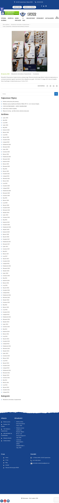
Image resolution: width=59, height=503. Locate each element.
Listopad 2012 (6, 367)
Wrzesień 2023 (6, 159)
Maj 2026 (5, 120)
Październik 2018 (7, 227)
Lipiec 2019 (5, 215)
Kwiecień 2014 (6, 331)
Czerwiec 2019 (6, 217)
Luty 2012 (5, 385)
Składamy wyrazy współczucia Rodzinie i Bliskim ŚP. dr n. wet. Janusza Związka (21, 103)
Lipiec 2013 (5, 353)
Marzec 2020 (6, 200)
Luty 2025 (5, 134)
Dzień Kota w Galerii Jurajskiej (10, 108)
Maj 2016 (5, 278)
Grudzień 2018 (6, 224)
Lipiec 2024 (5, 149)
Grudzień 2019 (6, 207)
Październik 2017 (7, 241)
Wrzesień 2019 (6, 210)
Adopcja (11, 18)
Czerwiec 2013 (6, 355)
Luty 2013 (5, 360)
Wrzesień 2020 (6, 193)
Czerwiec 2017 (6, 249)
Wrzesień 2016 (6, 268)
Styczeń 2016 (6, 287)
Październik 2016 (7, 265)
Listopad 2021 (6, 176)
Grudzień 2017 (6, 239)
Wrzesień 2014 (6, 319)
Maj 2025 (5, 127)
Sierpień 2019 (6, 212)
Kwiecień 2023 (6, 161)
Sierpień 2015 (6, 299)
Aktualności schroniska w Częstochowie (20, 24)
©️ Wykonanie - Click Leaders (29, 498)
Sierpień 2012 (6, 375)
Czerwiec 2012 (6, 377)
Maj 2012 (5, 380)
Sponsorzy (40, 18)
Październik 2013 (7, 346)
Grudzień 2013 (6, 341)
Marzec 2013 (6, 358)
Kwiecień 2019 (6, 222)
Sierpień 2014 (6, 321)
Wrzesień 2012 (6, 372)
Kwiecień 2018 (6, 231)
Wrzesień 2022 (6, 166)
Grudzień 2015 (6, 290)
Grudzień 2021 (6, 173)
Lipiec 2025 (5, 125)
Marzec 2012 (6, 382)
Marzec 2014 (6, 333)
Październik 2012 (7, 370)
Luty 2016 (5, 285)
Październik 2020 (7, 190)
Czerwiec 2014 (6, 326)
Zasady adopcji (6, 440)
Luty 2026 (5, 122)
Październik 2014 (7, 317)
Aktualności (49, 18)
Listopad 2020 (6, 188)
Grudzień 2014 (6, 312)
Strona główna (6, 24)
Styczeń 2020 (6, 205)
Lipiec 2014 (5, 324)
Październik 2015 (7, 295)
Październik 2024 (7, 144)
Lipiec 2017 (5, 246)
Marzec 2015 (6, 307)
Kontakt (7, 465)
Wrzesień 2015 (6, 297)
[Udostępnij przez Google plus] (53, 86)
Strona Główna (3, 19)
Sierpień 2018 (6, 229)
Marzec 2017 (6, 253)
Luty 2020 (5, 202)
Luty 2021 (5, 183)
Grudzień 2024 (6, 139)
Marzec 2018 (6, 234)
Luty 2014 (5, 336)
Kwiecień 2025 (6, 129)
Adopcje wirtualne (7, 438)
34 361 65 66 (40, 2)
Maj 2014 (5, 329)
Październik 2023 (7, 156)
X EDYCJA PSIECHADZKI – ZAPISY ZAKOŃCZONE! (15, 106)
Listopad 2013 (6, 343)
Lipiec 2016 (5, 273)
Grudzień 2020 (6, 185)
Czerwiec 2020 (6, 195)
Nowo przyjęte (18, 19)
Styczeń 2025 (6, 137)
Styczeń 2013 (6, 363)
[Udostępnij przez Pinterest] (57, 86)
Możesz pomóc (17, 7)
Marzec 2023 (6, 163)
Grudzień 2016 (6, 261)
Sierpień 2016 (6, 270)
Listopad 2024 (6, 142)
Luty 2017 (5, 256)
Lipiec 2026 (5, 117)
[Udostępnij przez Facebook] (47, 86)
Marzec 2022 (6, 171)
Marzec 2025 (6, 132)
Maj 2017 (5, 251)
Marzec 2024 (6, 154)
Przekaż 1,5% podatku (29, 7)
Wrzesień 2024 (6, 147)
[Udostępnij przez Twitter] (50, 86)
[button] (2, 9)
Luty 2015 (5, 309)
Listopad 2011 (6, 392)
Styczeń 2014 (6, 338)
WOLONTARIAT (30, 18)
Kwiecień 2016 (6, 280)
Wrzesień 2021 (6, 178)
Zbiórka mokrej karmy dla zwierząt (10, 101)
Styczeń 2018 (6, 236)
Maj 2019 (5, 219)
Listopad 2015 (6, 292)
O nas (24, 19)
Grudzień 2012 (6, 365)
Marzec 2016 (6, 283)
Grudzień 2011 (6, 389)
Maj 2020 (5, 197)
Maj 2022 (5, 168)
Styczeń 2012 (6, 387)
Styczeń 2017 (6, 258)
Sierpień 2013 (6, 351)
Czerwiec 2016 (6, 275)
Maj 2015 (5, 304)
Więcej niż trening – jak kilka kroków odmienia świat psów (16, 111)
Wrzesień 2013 (6, 348)
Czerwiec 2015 (6, 302)
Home (7, 457)
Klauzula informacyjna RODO (12, 467)
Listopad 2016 (6, 263)
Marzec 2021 (6, 181)
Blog (7, 462)
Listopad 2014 (6, 314)
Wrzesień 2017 (6, 244)
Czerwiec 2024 (6, 151)
